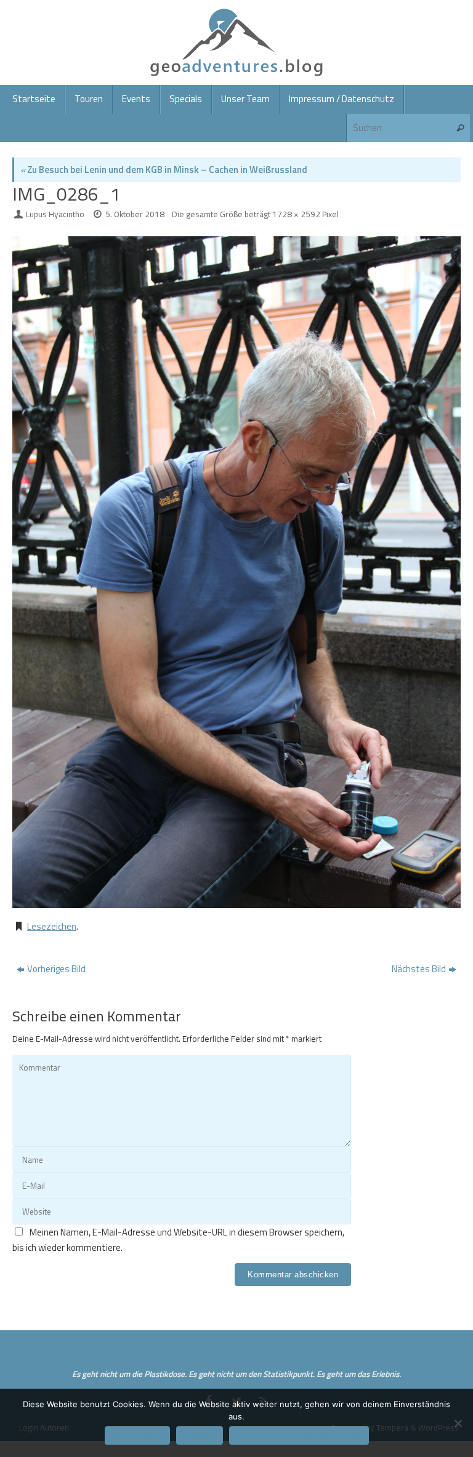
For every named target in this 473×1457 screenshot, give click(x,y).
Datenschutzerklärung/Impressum (299, 1435)
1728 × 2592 (296, 214)
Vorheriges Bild (56, 969)
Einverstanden (137, 1435)
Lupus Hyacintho (55, 214)
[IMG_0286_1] (236, 572)
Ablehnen (199, 1435)
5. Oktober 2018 (134, 214)
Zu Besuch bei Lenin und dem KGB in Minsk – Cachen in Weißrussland (163, 169)
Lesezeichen (51, 926)
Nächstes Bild (419, 969)
